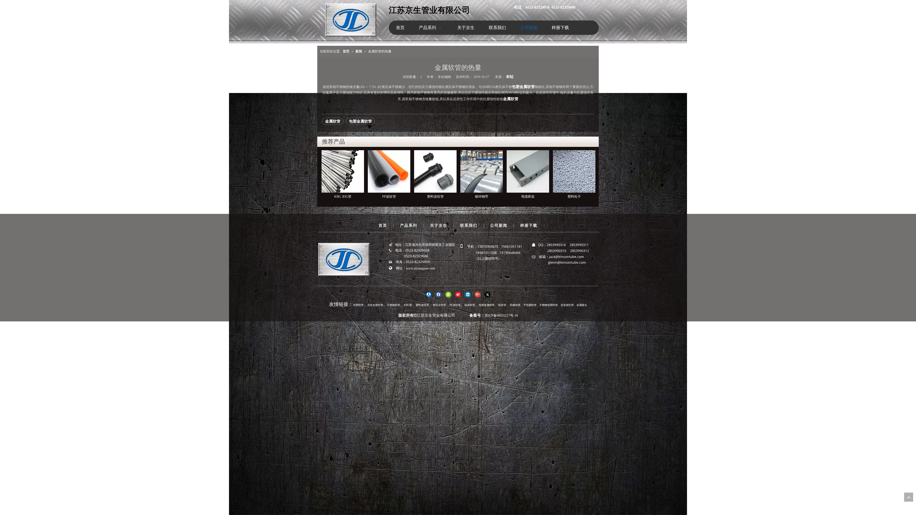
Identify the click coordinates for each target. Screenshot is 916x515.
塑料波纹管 (345, 196)
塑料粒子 (484, 196)
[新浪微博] (458, 294)
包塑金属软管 (523, 87)
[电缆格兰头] (530, 171)
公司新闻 (498, 225)
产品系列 (408, 225)
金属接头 (582, 305)
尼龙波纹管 (567, 305)
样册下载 (528, 225)
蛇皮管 (502, 305)
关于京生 (438, 225)
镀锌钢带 (391, 196)
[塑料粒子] (484, 171)
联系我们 (468, 225)
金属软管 (510, 99)
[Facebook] (439, 294)
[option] (345, 175)
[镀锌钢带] (392, 171)
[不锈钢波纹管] (577, 171)
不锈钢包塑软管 (548, 305)
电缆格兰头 (530, 196)
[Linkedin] (468, 294)
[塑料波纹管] (345, 171)
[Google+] (478, 294)
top (908, 497)
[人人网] (429, 294)
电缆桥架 (438, 196)
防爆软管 (515, 305)
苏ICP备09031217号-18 (501, 315)
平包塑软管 (529, 305)
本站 (510, 77)
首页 (383, 225)
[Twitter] (487, 294)
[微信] (448, 294)
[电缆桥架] (438, 171)
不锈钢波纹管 (577, 196)
